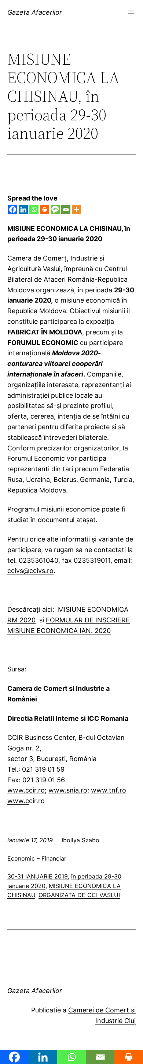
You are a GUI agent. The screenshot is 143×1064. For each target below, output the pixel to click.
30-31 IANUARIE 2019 (37, 876)
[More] (76, 209)
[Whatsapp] (33, 209)
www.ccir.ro (26, 790)
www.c (18, 801)
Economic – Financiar (36, 858)
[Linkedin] (23, 209)
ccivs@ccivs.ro (30, 570)
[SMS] (55, 209)
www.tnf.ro (108, 790)
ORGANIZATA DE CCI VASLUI (79, 895)
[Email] (65, 209)
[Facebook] (12, 209)
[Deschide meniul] (131, 12)
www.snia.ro (67, 790)
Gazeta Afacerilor (34, 12)
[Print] (44, 209)
